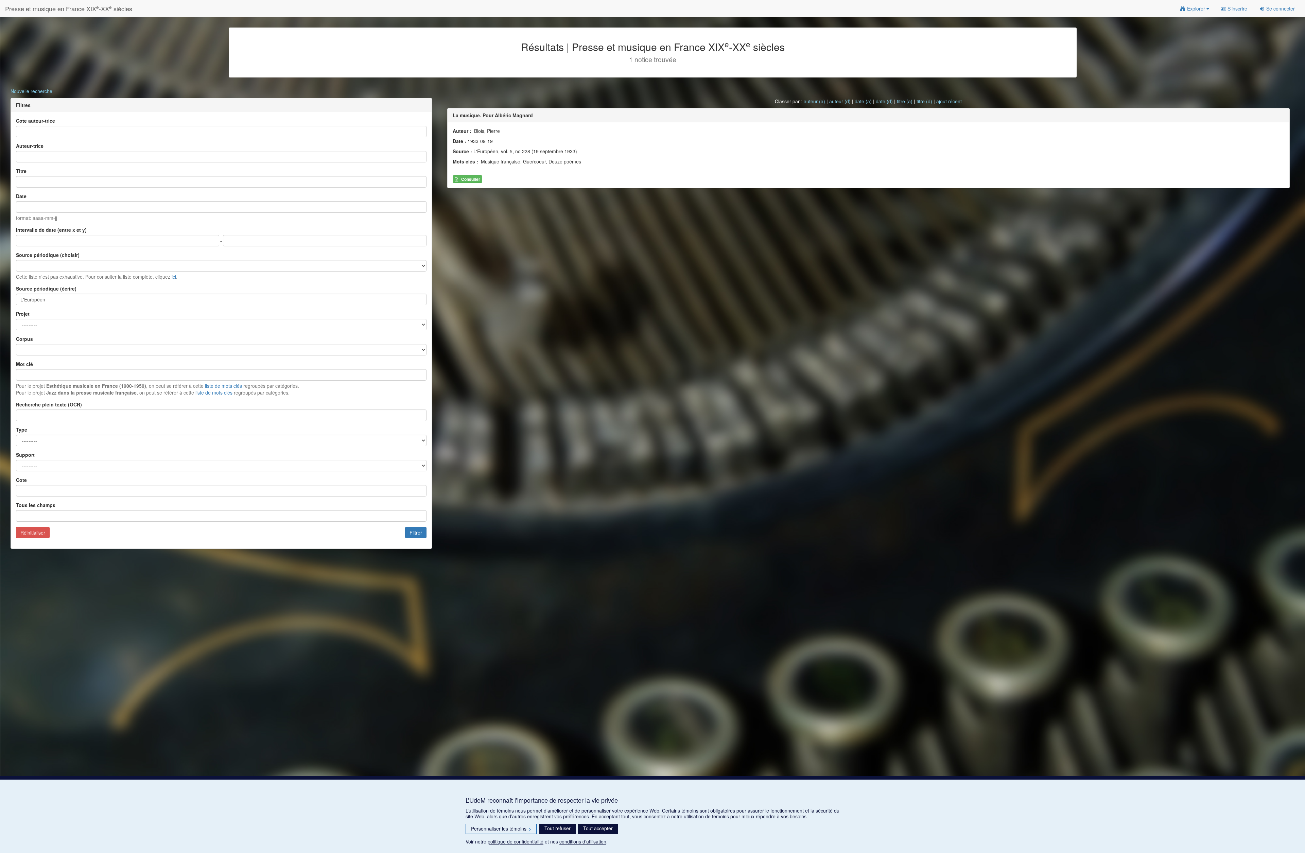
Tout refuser (557, 828)
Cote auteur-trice (35, 120)
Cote (21, 479)
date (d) (884, 101)
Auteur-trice (30, 145)
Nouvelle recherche (31, 91)
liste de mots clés (223, 385)
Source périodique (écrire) (46, 288)
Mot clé (24, 364)
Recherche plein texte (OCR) (49, 404)
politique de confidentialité (515, 841)
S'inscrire (1236, 8)
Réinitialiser (32, 532)
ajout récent (949, 101)
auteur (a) (814, 101)
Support (25, 454)
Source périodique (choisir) (48, 254)
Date (21, 196)
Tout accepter (598, 828)
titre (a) (904, 101)
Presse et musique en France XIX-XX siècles (68, 8)
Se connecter (1280, 8)
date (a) (863, 101)
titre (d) (924, 101)
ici (174, 276)
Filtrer (416, 532)
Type (21, 429)
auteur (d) (840, 101)
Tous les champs (35, 505)
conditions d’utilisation (582, 841)
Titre (21, 171)
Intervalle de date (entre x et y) (51, 229)
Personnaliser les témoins (501, 828)
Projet (23, 313)
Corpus (24, 338)
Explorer (1196, 8)
